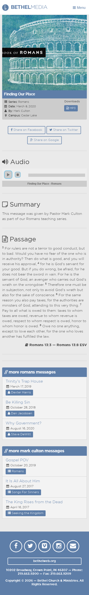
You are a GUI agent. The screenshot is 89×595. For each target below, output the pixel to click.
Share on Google (46, 140)
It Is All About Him (23, 481)
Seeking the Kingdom (27, 513)
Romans (17, 471)
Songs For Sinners (25, 492)
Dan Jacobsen (21, 413)
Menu (81, 7)
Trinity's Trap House (24, 381)
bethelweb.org (44, 561)
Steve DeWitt (20, 434)
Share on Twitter (65, 129)
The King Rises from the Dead (34, 502)
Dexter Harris (20, 392)
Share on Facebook (27, 129)
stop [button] (18, 175)
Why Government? (23, 423)
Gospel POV (17, 460)
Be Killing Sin (18, 402)
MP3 (72, 108)
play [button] (8, 174)
